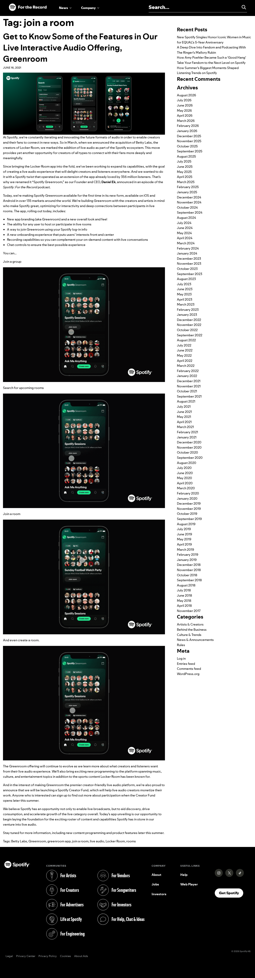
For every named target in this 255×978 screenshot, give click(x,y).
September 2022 (189, 335)
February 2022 (188, 371)
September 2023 (189, 274)
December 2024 (189, 197)
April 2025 (184, 177)
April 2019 (184, 544)
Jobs (155, 884)
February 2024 (188, 248)
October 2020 (187, 452)
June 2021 (184, 412)
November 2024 (189, 202)
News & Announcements (195, 640)
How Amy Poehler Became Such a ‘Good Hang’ (211, 57)
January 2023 (187, 314)
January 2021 (186, 437)
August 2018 (186, 585)
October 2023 (187, 268)
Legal (9, 956)
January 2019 (187, 560)
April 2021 (184, 422)
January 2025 (187, 192)
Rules (181, 645)
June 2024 (185, 228)
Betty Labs (19, 841)
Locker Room (115, 841)
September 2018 (189, 580)
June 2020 (185, 473)
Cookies (65, 956)
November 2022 (189, 325)
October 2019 (187, 513)
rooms (131, 841)
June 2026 (185, 105)
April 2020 (185, 483)
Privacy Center (25, 956)
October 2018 (187, 575)
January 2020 (187, 498)
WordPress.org (188, 674)
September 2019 (189, 519)
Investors (159, 894)
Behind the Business (192, 629)
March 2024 (186, 243)
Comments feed (189, 668)
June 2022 (184, 350)
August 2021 (186, 401)
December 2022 (189, 320)
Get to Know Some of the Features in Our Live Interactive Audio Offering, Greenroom (80, 47)
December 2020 (189, 442)
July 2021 (184, 406)
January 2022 (187, 376)
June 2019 (184, 534)
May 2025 (184, 172)
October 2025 (187, 146)
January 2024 (187, 253)
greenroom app (59, 841)
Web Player (189, 884)
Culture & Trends (189, 635)
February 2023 (188, 309)
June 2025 (185, 166)
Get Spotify (231, 892)
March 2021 (185, 427)
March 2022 (185, 365)
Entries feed (186, 663)
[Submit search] (242, 7)
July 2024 (184, 223)
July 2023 (184, 284)
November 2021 (189, 386)
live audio (97, 841)
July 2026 (184, 100)
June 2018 (184, 595)
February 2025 (188, 187)
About (156, 874)
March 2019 (185, 549)
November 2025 (189, 141)
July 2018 (184, 590)
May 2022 (184, 355)
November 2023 (189, 263)
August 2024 (186, 217)
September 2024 (189, 212)
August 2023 (186, 279)
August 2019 (186, 524)
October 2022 (187, 330)
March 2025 (186, 182)
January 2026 (187, 131)
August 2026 (186, 95)
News (63, 8)
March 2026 (186, 120)
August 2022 (186, 340)
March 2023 (185, 304)
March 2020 (186, 488)
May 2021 (184, 416)
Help (183, 874)
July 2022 (184, 345)
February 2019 (187, 554)
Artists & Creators (190, 624)
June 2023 (184, 289)
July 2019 (184, 529)
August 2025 (186, 156)
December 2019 (189, 503)
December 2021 (188, 381)
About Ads (81, 956)
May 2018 (184, 600)
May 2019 (184, 539)
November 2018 (189, 570)
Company (88, 8)
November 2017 (189, 611)
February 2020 (188, 493)
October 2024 (187, 207)
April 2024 (184, 238)
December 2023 (189, 258)
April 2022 (184, 360)
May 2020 (184, 478)
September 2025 (189, 151)
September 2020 (190, 457)
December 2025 (189, 136)
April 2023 (184, 299)
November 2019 (189, 508)
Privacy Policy (47, 956)
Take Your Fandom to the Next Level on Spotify (211, 62)
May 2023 (184, 294)
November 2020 (189, 447)
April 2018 (184, 605)
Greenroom (37, 841)
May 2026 (184, 110)
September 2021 (189, 396)
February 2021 (187, 432)
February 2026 (188, 125)
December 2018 (189, 565)
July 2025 (184, 161)
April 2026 (184, 115)
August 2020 (186, 463)
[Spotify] (27, 7)
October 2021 (187, 391)
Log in (181, 658)
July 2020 (184, 468)
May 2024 (184, 233)
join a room (80, 841)
